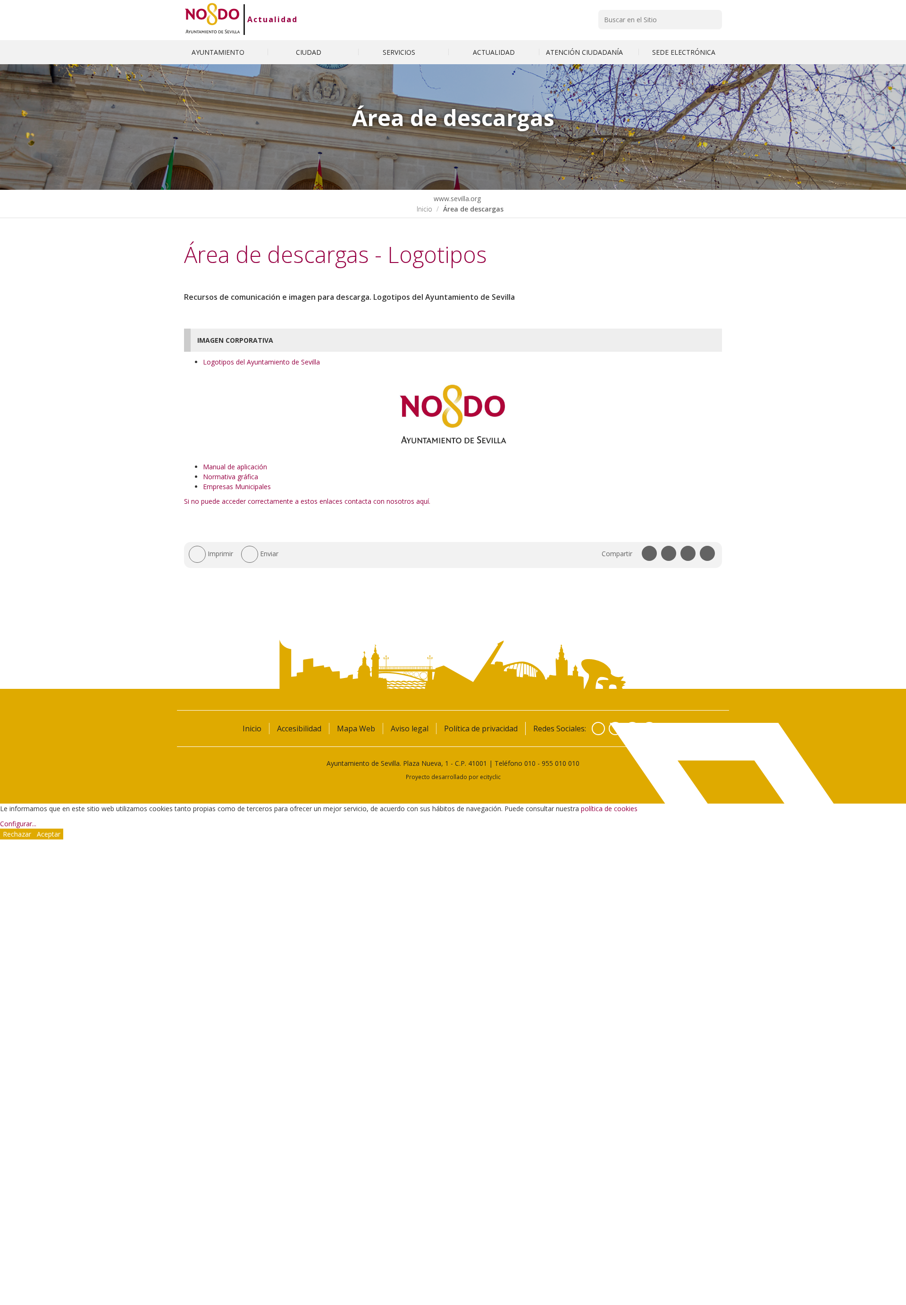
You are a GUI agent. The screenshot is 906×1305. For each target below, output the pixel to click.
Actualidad (272, 19)
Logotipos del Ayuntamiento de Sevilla (261, 361)
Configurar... (18, 823)
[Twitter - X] (615, 728)
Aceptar (48, 834)
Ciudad (309, 52)
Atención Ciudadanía (585, 52)
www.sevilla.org (456, 198)
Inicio (424, 208)
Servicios (400, 52)
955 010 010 (560, 763)
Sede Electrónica (683, 52)
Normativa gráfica (230, 476)
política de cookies (609, 808)
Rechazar (17, 834)
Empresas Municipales (237, 486)
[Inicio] (212, 19)
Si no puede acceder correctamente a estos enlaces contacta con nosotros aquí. (307, 501)
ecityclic (490, 776)
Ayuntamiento (219, 52)
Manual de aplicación (235, 466)
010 (530, 763)
